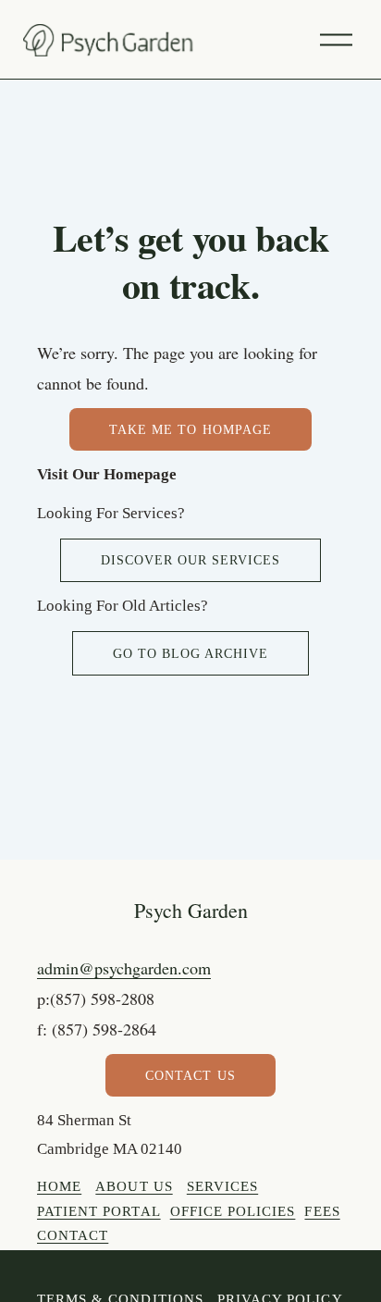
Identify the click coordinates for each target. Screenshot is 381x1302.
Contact (72, 1235)
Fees (321, 1211)
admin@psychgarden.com (124, 968)
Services (222, 1186)
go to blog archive (190, 653)
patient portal (99, 1211)
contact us (190, 1075)
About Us (133, 1186)
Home (59, 1186)
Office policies (233, 1211)
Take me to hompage (190, 429)
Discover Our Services (190, 559)
